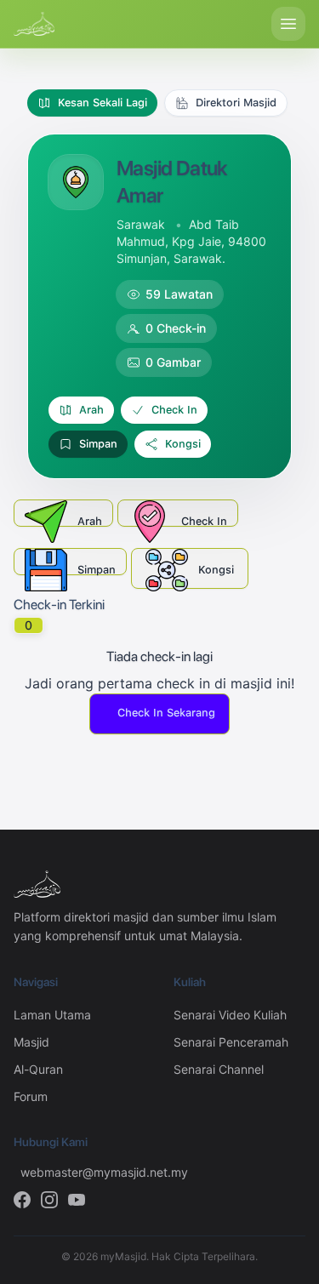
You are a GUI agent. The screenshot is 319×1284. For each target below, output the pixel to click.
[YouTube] (76, 1199)
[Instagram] (49, 1199)
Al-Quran (38, 1069)
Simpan (98, 443)
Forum (31, 1096)
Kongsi (183, 443)
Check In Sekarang (166, 712)
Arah (91, 409)
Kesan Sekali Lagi (102, 102)
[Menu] (288, 24)
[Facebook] (22, 1199)
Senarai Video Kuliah (230, 1014)
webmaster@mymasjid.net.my (83, 1172)
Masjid (31, 1042)
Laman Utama (52, 1014)
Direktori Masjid (236, 102)
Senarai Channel (219, 1069)
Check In (174, 409)
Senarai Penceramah (231, 1042)
